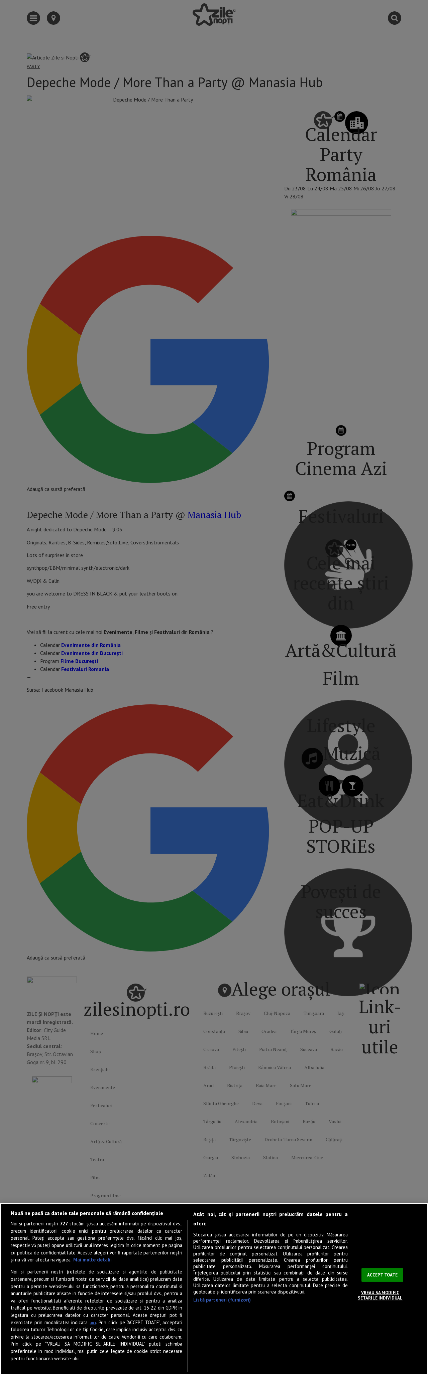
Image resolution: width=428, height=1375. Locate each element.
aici (93, 1323)
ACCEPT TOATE (382, 1275)
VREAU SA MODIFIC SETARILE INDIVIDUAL (380, 1295)
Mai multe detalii (92, 1259)
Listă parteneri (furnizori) (222, 1300)
